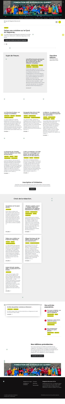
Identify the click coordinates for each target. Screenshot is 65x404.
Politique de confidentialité (9, 396)
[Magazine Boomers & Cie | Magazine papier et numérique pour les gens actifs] (22, 21)
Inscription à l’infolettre (29, 18)
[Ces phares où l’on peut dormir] (13, 202)
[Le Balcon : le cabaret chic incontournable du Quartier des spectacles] (52, 104)
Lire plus (28, 88)
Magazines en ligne (39, 18)
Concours (21, 18)
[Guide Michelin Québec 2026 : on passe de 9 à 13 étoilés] (13, 264)
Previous (2, 35)
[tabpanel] (32, 34)
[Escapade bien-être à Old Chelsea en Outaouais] (32, 104)
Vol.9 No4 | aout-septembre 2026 (54, 59)
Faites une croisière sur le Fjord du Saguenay (15, 40)
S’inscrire (32, 188)
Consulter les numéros (37, 355)
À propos (46, 18)
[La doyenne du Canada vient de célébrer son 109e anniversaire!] (13, 144)
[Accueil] (46, 34)
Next (63, 35)
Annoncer (51, 18)
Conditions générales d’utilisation (11, 395)
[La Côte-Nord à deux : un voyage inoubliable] (13, 104)
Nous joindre (56, 18)
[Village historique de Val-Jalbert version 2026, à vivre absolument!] (32, 235)
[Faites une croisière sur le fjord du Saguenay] (13, 235)
